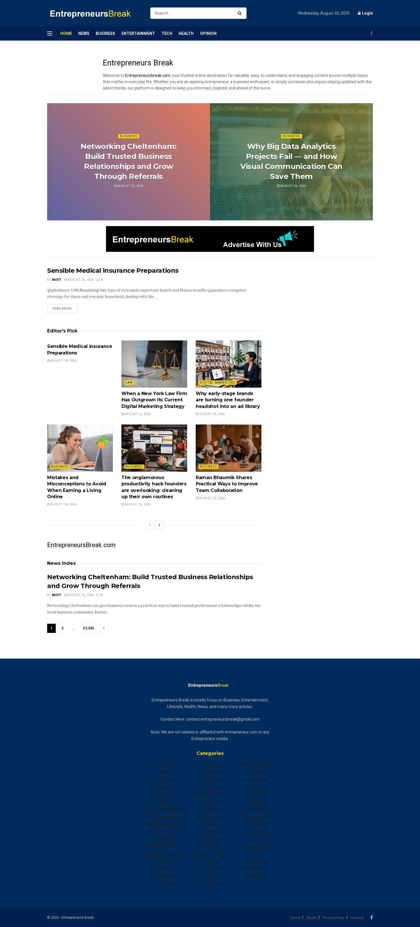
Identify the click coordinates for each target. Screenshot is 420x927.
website (255, 868)
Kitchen (210, 816)
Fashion (164, 861)
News (83, 33)
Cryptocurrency (164, 816)
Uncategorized (255, 846)
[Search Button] (241, 13)
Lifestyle (210, 831)
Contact (357, 918)
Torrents (255, 831)
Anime (164, 764)
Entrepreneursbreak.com (147, 75)
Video (255, 854)
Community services (164, 809)
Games (210, 779)
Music (210, 846)
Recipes (255, 772)
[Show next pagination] (103, 628)
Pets (210, 876)
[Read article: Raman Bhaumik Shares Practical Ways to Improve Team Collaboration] (228, 447)
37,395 (88, 628)
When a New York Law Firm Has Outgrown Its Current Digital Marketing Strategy (154, 400)
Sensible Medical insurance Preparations (113, 270)
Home (66, 33)
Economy (164, 831)
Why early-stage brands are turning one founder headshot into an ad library (228, 400)
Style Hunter (255, 816)
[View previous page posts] (149, 525)
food (164, 883)
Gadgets (210, 772)
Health (186, 33)
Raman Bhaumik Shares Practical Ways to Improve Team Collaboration (227, 484)
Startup (256, 802)
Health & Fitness (210, 794)
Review (255, 779)
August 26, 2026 (130, 186)
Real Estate (255, 764)
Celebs (164, 802)
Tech (166, 33)
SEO (256, 787)
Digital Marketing (217, 382)
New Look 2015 (210, 854)
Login (367, 13)
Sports (255, 794)
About (311, 918)
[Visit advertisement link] (210, 239)
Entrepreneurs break (164, 854)
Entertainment (138, 33)
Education (164, 839)
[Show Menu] (49, 33)
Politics (210, 883)
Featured (164, 868)
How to (210, 809)
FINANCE (164, 876)
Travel (256, 839)
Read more (65, 308)
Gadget (210, 764)
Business (105, 33)
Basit (56, 280)
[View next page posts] (159, 525)
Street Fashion (256, 809)
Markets (210, 839)
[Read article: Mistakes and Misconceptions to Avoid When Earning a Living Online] (80, 447)
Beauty (164, 779)
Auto (164, 772)
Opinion (208, 33)
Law (129, 382)
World (255, 876)
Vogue (256, 861)
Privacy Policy (334, 918)
